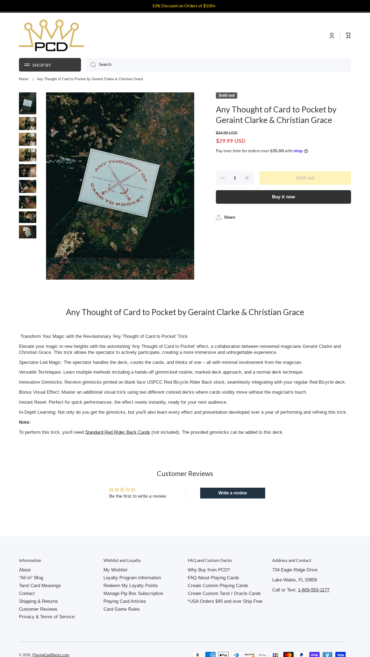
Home (23, 79)
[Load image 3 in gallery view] (27, 139)
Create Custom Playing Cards (218, 585)
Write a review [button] (232, 493)
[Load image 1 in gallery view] (27, 103)
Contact (27, 593)
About (25, 569)
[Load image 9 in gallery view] (27, 231)
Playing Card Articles (124, 601)
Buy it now (283, 196)
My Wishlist (115, 569)
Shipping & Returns (38, 601)
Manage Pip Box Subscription (133, 593)
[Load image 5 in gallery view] (27, 170)
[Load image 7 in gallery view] (27, 202)
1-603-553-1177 (313, 590)
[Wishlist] (337, 35)
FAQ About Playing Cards (213, 577)
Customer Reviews (38, 609)
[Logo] (51, 35)
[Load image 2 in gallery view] (27, 123)
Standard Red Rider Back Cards (117, 432)
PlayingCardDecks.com (51, 655)
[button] (225, 229)
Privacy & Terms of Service (46, 616)
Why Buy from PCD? (209, 569)
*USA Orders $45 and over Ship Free (225, 601)
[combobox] (218, 65)
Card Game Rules (121, 609)
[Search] (91, 65)
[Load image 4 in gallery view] (27, 154)
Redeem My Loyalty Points (130, 585)
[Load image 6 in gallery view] (27, 186)
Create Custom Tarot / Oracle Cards (224, 593)
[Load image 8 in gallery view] (27, 217)
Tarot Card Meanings (40, 585)
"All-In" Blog (31, 577)
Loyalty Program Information (132, 577)
